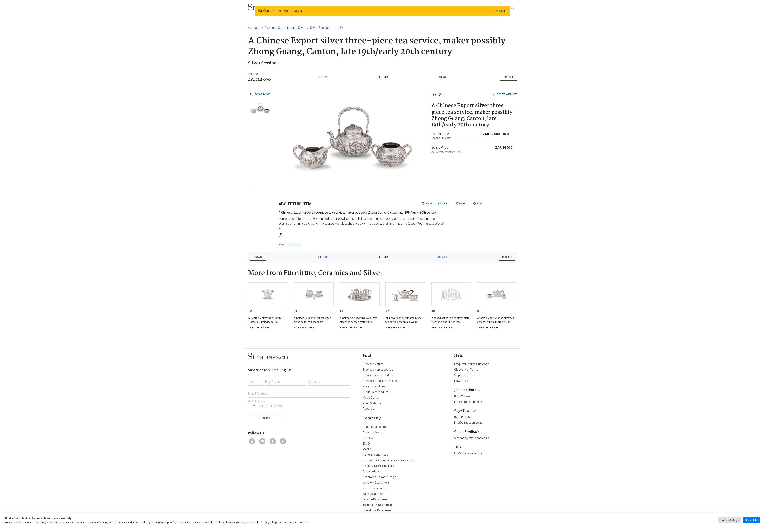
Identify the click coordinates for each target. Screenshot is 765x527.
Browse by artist (373, 364)
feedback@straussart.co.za (471, 438)
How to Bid (461, 380)
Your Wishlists (372, 403)
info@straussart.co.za (468, 401)
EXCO (366, 443)
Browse (509, 77)
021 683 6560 (462, 417)
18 (341, 311)
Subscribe (265, 418)
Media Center (371, 397)
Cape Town (463, 410)
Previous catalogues (375, 392)
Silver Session (320, 28)
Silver (281, 244)
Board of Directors (374, 426)
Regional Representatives (378, 465)
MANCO (368, 449)
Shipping (459, 375)
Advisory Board (372, 432)
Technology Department (378, 504)
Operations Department (377, 510)
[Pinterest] (283, 441)
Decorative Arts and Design (379, 477)
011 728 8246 (462, 396)
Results (507, 257)
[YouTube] (262, 441)
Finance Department (375, 499)
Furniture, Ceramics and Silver (285, 28)
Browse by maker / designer (380, 380)
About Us (368, 408)
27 (387, 311)
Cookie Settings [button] (730, 520)
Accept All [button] (752, 520)
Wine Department (373, 493)
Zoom (262, 94)
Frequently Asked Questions (471, 364)
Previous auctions (374, 386)
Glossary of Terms (466, 369)
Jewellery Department (376, 482)
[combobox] (255, 380)
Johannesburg (465, 390)
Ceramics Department (376, 488)
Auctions (254, 28)
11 (295, 311)
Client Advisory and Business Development (389, 460)
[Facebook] (273, 441)
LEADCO (368, 438)
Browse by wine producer (378, 375)
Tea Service (294, 244)
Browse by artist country (378, 369)
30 (433, 311)
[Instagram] (252, 441)
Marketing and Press (375, 454)
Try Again (500, 10)
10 (250, 311)
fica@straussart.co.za (468, 453)
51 (479, 311)
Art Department (372, 471)
